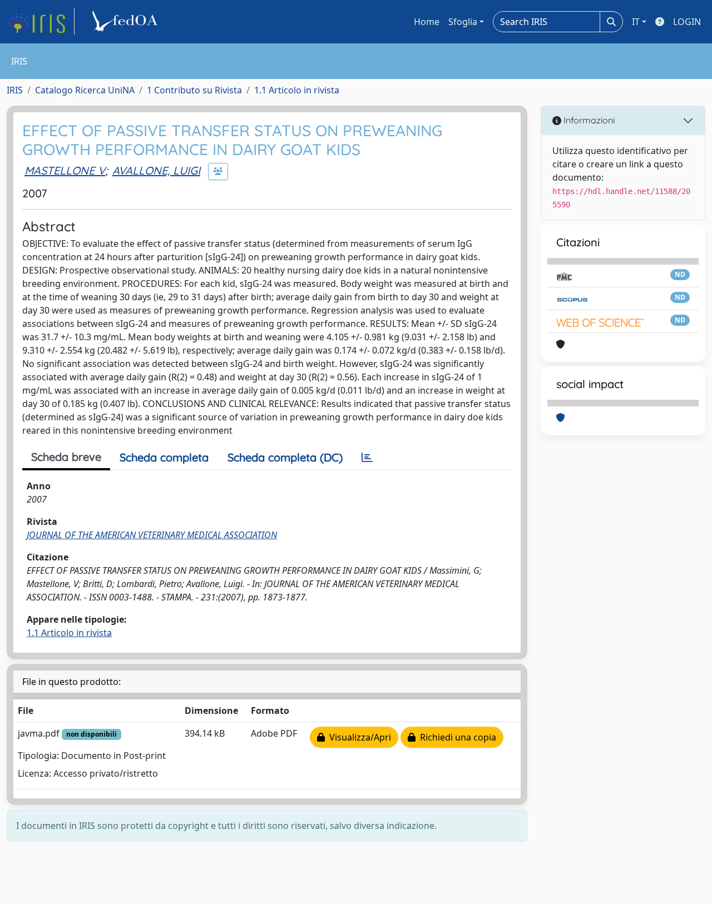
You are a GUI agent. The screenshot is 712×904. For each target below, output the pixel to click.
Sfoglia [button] (462, 22)
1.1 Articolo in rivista (296, 90)
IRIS (15, 90)
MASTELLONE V (64, 170)
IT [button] (636, 22)
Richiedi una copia (456, 737)
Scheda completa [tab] (164, 457)
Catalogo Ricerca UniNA (85, 90)
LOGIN (687, 22)
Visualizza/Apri (358, 737)
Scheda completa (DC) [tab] (285, 457)
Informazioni (588, 120)
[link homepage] (41, 21)
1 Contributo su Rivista (194, 90)
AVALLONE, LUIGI (156, 170)
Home (426, 22)
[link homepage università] (126, 21)
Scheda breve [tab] (66, 457)
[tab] (367, 457)
